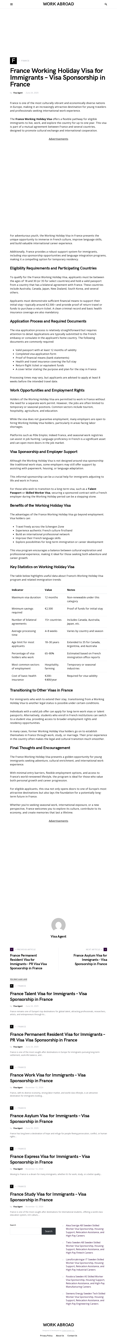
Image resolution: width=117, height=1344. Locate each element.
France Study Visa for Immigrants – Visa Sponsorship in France (48, 1197)
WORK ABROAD (58, 4)
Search (13, 1225)
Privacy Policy (46, 1335)
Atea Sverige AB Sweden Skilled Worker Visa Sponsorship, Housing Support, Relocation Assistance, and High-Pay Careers (85, 1230)
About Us (60, 1335)
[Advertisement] (58, 37)
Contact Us (72, 1335)
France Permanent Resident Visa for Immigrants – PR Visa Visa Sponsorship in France (57, 1037)
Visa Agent (18, 93)
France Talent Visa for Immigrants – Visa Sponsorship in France (48, 996)
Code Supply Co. (68, 1331)
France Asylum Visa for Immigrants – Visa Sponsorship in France (49, 1118)
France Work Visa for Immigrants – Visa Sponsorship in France (48, 1078)
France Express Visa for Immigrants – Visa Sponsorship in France (50, 1159)
